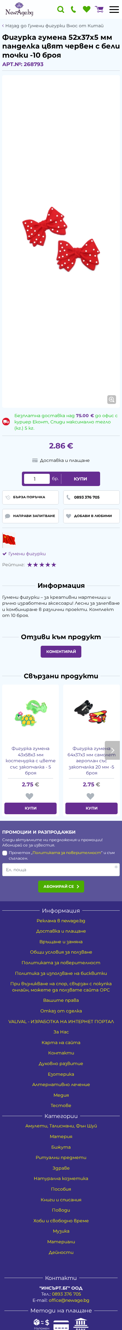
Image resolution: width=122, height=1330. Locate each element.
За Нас (61, 1032)
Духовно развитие (61, 1063)
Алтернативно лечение (61, 1084)
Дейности (61, 1252)
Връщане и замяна (61, 941)
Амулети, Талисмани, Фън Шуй (61, 1126)
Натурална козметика (61, 1178)
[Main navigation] (114, 9)
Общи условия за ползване (61, 952)
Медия (61, 1095)
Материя (61, 1136)
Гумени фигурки (27, 553)
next (112, 750)
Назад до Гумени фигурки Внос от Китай (54, 25)
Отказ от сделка (61, 1011)
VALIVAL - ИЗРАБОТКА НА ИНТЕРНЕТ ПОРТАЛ (61, 1021)
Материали (61, 1242)
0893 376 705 (66, 1294)
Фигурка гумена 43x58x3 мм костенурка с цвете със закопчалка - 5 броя (31, 761)
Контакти (61, 1053)
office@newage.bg (69, 1300)
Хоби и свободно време (61, 1221)
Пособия (61, 1189)
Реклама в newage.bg (61, 921)
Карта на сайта (61, 1042)
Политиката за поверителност (67, 852)
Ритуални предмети (61, 1157)
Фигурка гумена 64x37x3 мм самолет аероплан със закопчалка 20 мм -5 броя (92, 761)
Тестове (61, 1105)
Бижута (61, 1147)
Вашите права (61, 1000)
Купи (80, 479)
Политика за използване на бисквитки (61, 973)
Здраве (61, 1168)
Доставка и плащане (61, 931)
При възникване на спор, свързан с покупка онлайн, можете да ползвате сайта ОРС (61, 987)
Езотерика (61, 1074)
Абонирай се (58, 886)
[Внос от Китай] (9, 540)
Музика (61, 1231)
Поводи (61, 1210)
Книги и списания (61, 1200)
